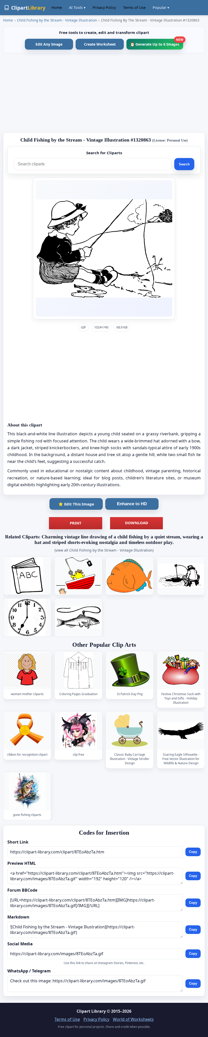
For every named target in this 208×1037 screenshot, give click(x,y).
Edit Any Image (49, 44)
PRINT (75, 522)
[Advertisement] (104, 92)
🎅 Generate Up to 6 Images (156, 43)
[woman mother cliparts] (27, 670)
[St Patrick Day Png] (129, 670)
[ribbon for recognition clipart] (27, 730)
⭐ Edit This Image (76, 503)
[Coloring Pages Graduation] (78, 670)
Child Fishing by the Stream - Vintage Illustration (57, 20)
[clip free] (78, 730)
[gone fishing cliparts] (27, 791)
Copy (193, 852)
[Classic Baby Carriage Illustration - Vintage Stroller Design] (129, 730)
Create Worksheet (100, 44)
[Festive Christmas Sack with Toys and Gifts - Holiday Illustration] (181, 670)
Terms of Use (134, 7)
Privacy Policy (104, 7)
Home (56, 7)
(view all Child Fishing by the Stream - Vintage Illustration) (104, 550)
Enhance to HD (132, 503)
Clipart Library (91, 1011)
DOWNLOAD (136, 522)
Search (184, 164)
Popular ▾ (161, 7)
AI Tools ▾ (77, 7)
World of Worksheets (133, 1019)
